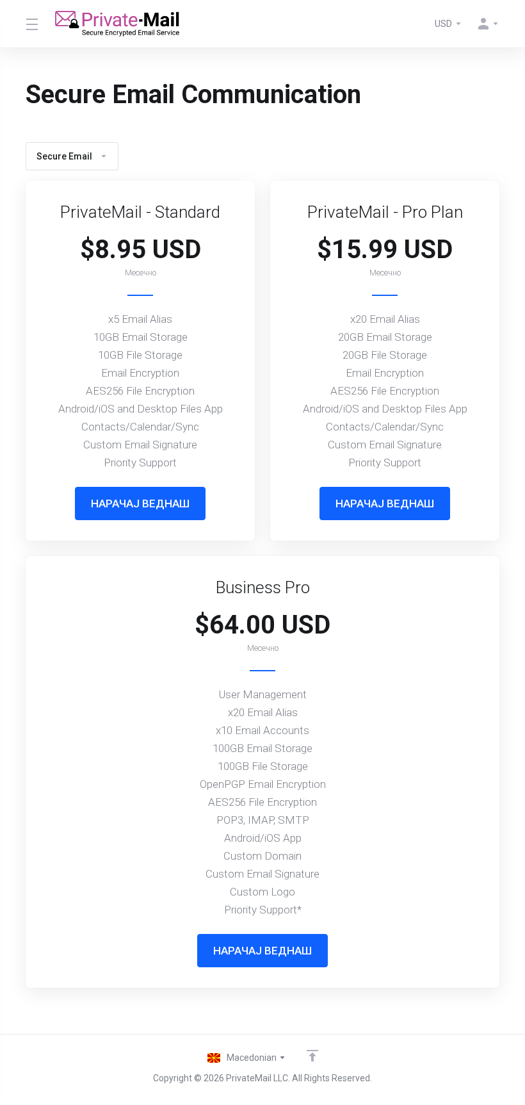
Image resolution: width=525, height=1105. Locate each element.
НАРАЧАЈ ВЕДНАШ (140, 503)
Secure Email (64, 156)
